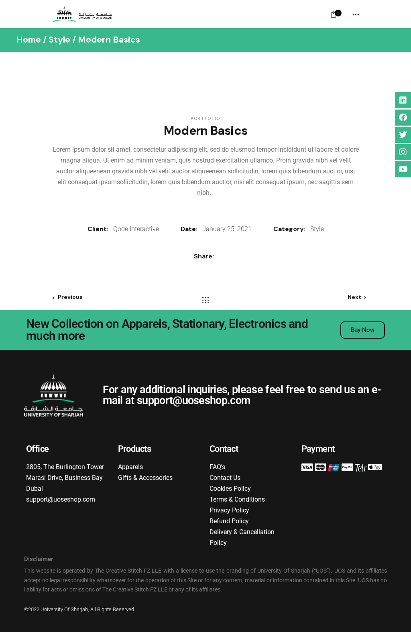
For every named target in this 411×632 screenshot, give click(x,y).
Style (317, 229)
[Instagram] (403, 152)
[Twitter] (403, 135)
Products (134, 449)
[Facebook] (403, 118)
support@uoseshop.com (193, 400)
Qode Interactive (136, 229)
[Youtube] (403, 169)
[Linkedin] (403, 100)
